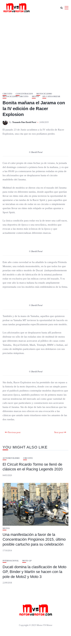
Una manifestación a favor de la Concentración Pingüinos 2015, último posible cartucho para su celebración (34, 539)
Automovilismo (11, 458)
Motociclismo (44, 94)
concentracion (24, 94)
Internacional (11, 561)
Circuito (7, 94)
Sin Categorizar (51, 96)
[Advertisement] (35, 52)
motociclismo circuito (15, 96)
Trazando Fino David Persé (24, 122)
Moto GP (27, 561)
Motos (35, 96)
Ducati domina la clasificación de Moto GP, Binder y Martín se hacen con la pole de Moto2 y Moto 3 (34, 572)
